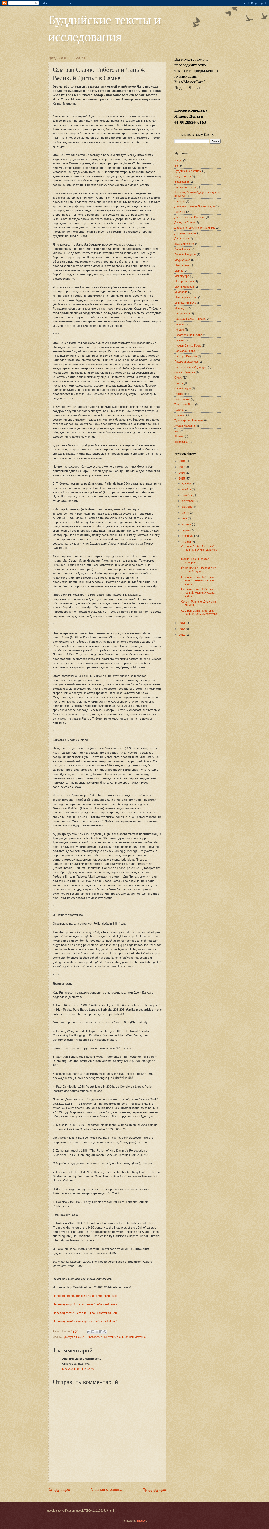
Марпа (178, 270)
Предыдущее (154, 1490)
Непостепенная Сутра (188, 334)
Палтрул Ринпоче (185, 356)
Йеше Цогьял (182, 249)
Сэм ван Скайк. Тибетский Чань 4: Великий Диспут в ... (199, 550)
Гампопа (179, 201)
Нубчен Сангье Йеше (187, 345)
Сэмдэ (178, 383)
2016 (182, 472)
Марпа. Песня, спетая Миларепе (195, 560)
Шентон (179, 436)
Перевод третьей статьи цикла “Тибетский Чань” (86, 1313)
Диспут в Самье (74, 1337)
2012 (182, 628)
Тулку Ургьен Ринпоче (188, 420)
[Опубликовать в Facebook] (101, 1332)
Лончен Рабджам (185, 254)
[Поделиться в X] (97, 1332)
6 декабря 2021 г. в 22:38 (78, 1369)
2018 (182, 461)
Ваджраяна (181, 181)
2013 (182, 622)
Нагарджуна (182, 313)
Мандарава (181, 265)
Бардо (178, 160)
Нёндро (179, 329)
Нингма (179, 340)
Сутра (178, 377)
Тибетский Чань (114, 1337)
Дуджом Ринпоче (185, 233)
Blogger (141, 1520)
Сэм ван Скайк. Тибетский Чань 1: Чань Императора (199, 612)
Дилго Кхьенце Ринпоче (189, 217)
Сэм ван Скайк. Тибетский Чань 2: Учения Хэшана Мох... (197, 592)
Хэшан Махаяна (135, 1337)
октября (187, 495)
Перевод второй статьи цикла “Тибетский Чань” (85, 1304)
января (187, 541)
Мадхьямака (182, 260)
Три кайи (179, 415)
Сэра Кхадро (182, 388)
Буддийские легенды (187, 171)
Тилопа (178, 409)
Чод (176, 431)
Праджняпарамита (186, 361)
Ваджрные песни (185, 187)
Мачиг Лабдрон (184, 286)
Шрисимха (181, 442)
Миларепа (180, 292)
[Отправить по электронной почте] (89, 1332)
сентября (188, 500)
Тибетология (94, 1337)
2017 (182, 467)
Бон (176, 165)
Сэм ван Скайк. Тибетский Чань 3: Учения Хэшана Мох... (197, 580)
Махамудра (181, 276)
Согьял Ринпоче (184, 372)
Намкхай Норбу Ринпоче (190, 318)
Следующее (59, 1490)
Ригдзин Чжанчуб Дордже (190, 367)
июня (185, 512)
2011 (182, 634)
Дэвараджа (181, 238)
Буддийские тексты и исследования (104, 28)
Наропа (179, 324)
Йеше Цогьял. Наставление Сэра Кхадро (198, 569)
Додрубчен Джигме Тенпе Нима (194, 227)
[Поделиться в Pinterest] (105, 1332)
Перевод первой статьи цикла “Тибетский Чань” (86, 1295)
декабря (187, 483)
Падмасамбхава (184, 350)
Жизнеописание (184, 244)
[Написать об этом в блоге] (93, 1332)
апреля (187, 524)
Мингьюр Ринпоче (185, 297)
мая (185, 518)
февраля (188, 535)
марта (186, 530)
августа (187, 506)
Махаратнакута (184, 281)
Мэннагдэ (180, 308)
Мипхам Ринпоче (185, 302)
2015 (182, 478)
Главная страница (106, 1490)
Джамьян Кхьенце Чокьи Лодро (194, 206)
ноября (187, 489)
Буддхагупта (182, 176)
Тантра (178, 393)
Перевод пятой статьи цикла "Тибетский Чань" (85, 1321)
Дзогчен (179, 211)
